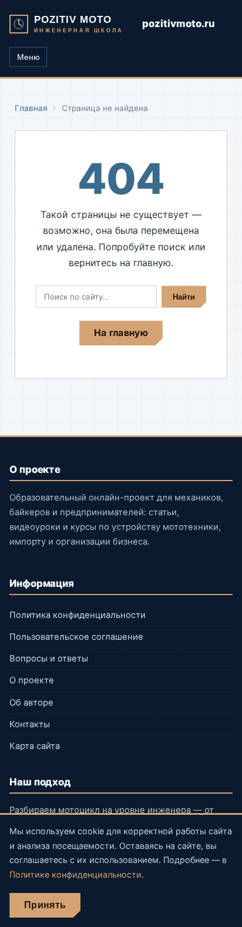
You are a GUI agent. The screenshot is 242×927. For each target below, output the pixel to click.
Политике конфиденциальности (75, 874)
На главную (121, 332)
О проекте (31, 680)
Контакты (29, 724)
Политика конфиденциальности (77, 615)
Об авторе (31, 702)
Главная (31, 108)
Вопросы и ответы (48, 658)
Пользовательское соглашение (76, 637)
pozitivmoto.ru (178, 23)
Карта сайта (34, 746)
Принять (45, 905)
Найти (184, 297)
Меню (28, 57)
